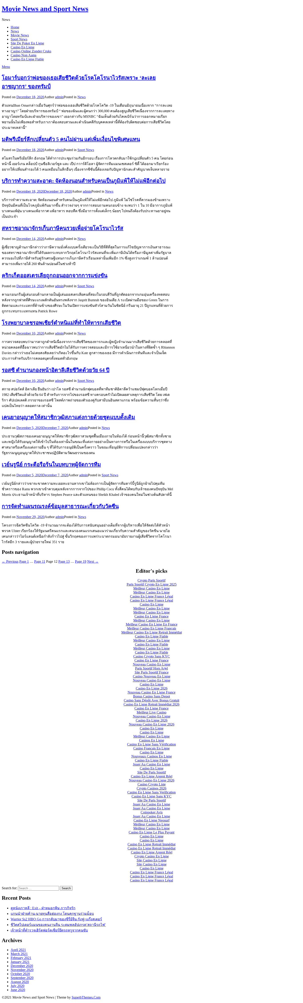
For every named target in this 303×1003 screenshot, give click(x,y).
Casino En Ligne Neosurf (151, 820)
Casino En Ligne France (151, 616)
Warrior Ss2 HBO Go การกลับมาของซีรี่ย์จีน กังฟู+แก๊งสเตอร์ (56, 919)
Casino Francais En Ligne (151, 748)
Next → (92, 561)
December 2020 (22, 966)
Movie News (20, 35)
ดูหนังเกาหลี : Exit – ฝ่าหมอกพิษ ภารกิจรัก (43, 908)
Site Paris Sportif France (152, 672)
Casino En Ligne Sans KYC (151, 796)
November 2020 (22, 970)
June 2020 (18, 990)
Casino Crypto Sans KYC (151, 656)
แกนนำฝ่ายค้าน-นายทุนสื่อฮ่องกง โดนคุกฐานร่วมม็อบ (52, 913)
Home (15, 27)
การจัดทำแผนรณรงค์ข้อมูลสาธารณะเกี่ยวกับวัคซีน (60, 506)
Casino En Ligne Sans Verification (151, 792)
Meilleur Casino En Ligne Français (151, 628)
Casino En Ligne (22, 47)
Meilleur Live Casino (151, 712)
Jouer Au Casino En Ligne (151, 764)
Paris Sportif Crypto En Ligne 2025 (152, 584)
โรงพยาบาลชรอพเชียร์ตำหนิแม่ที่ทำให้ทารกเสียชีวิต (61, 323)
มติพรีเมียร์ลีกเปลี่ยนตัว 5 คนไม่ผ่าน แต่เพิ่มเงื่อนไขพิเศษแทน (71, 139)
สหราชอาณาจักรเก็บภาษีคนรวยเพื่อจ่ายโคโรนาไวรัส (62, 228)
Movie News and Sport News (45, 9)
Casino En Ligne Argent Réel (151, 776)
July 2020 (17, 986)
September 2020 (22, 978)
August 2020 (20, 982)
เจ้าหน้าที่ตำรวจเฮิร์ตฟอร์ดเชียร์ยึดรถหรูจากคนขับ (49, 930)
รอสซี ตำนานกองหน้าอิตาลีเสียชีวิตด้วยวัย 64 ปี (55, 370)
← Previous (10, 561)
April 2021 (18, 950)
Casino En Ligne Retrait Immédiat (151, 844)
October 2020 (20, 974)
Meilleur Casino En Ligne (151, 588)
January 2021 (20, 962)
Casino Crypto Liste (152, 784)
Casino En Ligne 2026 (151, 688)
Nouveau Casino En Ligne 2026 (151, 724)
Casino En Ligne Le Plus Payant (151, 832)
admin (59, 97)
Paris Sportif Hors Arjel (151, 668)
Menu (6, 67)
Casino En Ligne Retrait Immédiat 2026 (151, 704)
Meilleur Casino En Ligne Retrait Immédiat (151, 632)
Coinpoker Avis (152, 812)
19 (80, 561)
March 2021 (19, 954)
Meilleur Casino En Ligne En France (151, 624)
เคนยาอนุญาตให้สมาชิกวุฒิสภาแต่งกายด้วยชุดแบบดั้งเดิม (68, 417)
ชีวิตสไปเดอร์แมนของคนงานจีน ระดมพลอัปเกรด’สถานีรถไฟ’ (58, 925)
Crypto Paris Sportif (151, 580)
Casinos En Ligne (151, 740)
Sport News (19, 39)
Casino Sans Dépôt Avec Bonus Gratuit (151, 700)
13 (64, 561)
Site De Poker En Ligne (27, 43)
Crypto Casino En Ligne (151, 856)
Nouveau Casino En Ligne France (151, 692)
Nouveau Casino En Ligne (151, 664)
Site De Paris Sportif (151, 772)
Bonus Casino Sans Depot (151, 696)
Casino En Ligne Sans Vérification (151, 744)
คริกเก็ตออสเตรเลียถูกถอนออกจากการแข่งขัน (54, 275)
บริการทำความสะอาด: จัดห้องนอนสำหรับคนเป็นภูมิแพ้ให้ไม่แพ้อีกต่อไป (83, 181)
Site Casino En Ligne (152, 860)
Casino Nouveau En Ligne (151, 676)
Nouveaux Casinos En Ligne (151, 756)
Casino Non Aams (23, 55)
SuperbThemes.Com (86, 997)
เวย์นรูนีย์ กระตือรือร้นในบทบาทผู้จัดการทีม (51, 464)
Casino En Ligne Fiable (27, 59)
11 (39, 561)
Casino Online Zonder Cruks (31, 51)
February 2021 (21, 958)
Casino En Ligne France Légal (151, 596)
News (15, 31)
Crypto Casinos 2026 (151, 788)
